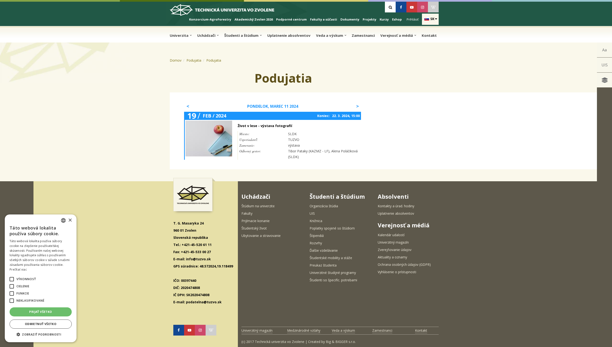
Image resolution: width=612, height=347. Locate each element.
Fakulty (246, 213)
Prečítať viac (18, 269)
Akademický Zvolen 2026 (254, 19)
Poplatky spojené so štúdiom (332, 228)
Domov (175, 60)
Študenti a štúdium (241, 35)
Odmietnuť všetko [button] (40, 324)
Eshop (397, 19)
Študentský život (254, 228)
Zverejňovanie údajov (394, 249)
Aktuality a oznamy (392, 257)
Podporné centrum (291, 19)
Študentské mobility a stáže (331, 258)
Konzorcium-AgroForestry (210, 19)
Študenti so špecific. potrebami (333, 280)
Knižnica (316, 221)
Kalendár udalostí (391, 235)
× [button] (70, 220)
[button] (11, 279)
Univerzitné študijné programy (333, 272)
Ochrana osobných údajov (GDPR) (404, 264)
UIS (604, 65)
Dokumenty (349, 19)
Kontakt (429, 35)
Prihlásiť (413, 19)
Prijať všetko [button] (40, 312)
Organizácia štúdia (324, 206)
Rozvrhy (316, 243)
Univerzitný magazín (393, 242)
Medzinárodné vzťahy (303, 330)
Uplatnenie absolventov (289, 35)
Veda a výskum (330, 35)
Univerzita (179, 35)
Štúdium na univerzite (258, 206)
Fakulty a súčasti (323, 19)
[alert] (40, 278)
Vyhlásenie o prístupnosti (397, 272)
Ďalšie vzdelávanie (324, 250)
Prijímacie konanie (255, 221)
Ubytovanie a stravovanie (261, 235)
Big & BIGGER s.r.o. (341, 341)
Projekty (369, 19)
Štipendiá (317, 235)
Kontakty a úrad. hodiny (396, 206)
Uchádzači (206, 35)
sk (432, 18)
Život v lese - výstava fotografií (265, 125)
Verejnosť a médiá (397, 35)
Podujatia (193, 60)
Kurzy (384, 19)
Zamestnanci (363, 35)
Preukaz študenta (323, 265)
